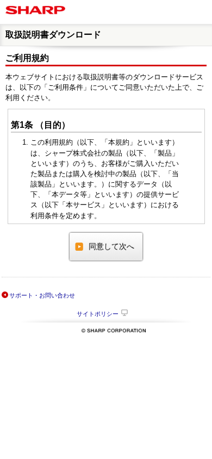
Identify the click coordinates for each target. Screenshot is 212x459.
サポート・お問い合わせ (42, 295)
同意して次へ (111, 246)
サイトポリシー (98, 314)
